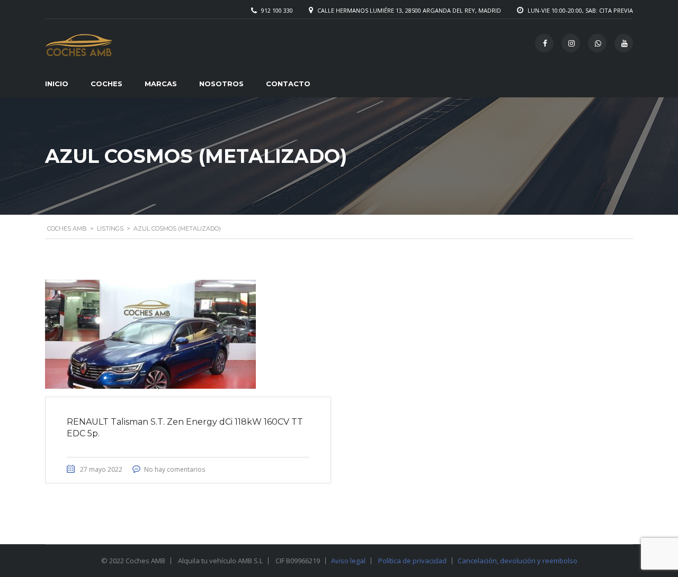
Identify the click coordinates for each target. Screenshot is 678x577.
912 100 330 (277, 10)
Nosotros (221, 83)
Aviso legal (348, 560)
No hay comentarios (174, 469)
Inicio (56, 83)
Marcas (161, 83)
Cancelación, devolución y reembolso (517, 560)
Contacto (288, 83)
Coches (106, 83)
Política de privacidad (412, 560)
